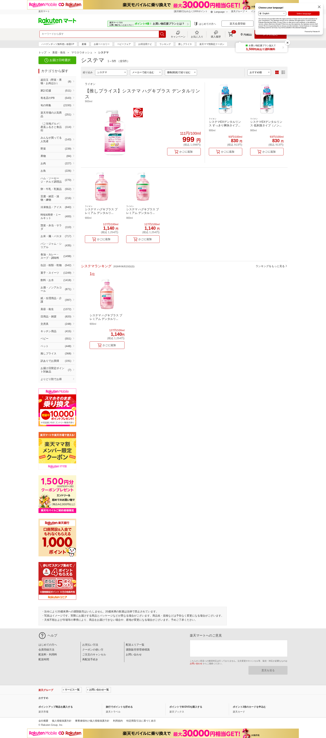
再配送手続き (90, 659)
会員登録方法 (46, 649)
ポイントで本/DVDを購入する (185, 706)
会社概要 (43, 720)
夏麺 (84, 44)
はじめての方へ (207, 24)
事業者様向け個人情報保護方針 (92, 720)
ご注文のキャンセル (94, 654)
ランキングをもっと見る (270, 266)
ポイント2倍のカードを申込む (249, 706)
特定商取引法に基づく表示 (141, 720)
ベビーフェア (124, 44)
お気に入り (197, 36)
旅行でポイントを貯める (119, 706)
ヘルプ (52, 635)
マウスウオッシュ (81, 52)
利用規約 (118, 720)
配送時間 (43, 659)
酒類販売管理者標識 (138, 649)
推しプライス (185, 44)
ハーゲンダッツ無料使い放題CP (58, 44)
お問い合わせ (134, 654)
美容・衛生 (58, 52)
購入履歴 (216, 36)
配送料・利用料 (47, 654)
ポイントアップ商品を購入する (55, 706)
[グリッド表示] (277, 72)
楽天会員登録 (237, 23)
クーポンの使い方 (92, 649)
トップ (42, 52)
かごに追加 (186, 151)
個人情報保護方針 (62, 720)
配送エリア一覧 (135, 644)
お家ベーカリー (102, 44)
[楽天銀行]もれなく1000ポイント (191, 11)
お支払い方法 (90, 644)
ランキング (165, 44)
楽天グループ (238, 11)
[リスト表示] (283, 72)
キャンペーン (178, 36)
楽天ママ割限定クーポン (211, 44)
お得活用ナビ (145, 44)
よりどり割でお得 (51, 379)
